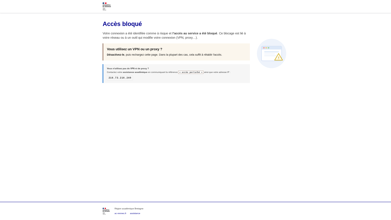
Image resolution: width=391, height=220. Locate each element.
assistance (135, 213)
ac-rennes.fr (120, 213)
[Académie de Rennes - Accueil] (106, 211)
